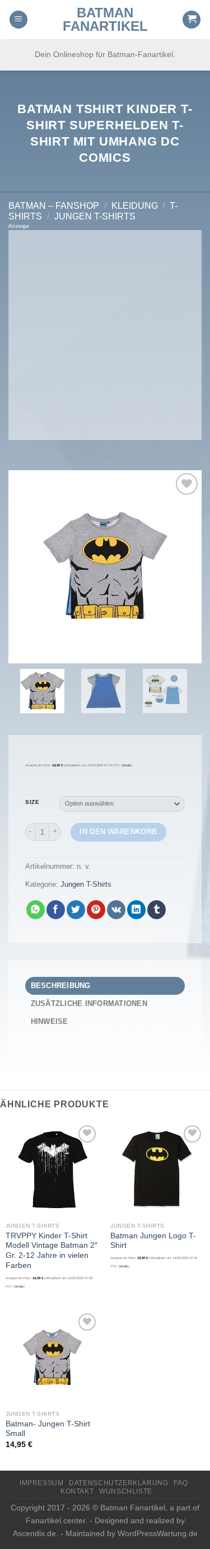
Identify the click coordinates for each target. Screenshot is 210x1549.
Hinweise (49, 1021)
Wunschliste (125, 1491)
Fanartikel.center (55, 1520)
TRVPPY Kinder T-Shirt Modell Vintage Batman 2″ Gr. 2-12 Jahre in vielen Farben (51, 1251)
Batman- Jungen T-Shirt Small (48, 1429)
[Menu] (18, 20)
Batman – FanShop (53, 205)
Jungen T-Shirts (95, 216)
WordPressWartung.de (158, 1533)
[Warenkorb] (191, 20)
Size (32, 802)
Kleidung (134, 205)
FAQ (181, 1483)
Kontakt (77, 1491)
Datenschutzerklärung (118, 1483)
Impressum (42, 1483)
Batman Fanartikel (105, 19)
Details (126, 765)
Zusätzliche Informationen (89, 1003)
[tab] (105, 986)
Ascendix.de (34, 1533)
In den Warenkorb (118, 831)
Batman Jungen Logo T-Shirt (153, 1241)
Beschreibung (61, 985)
